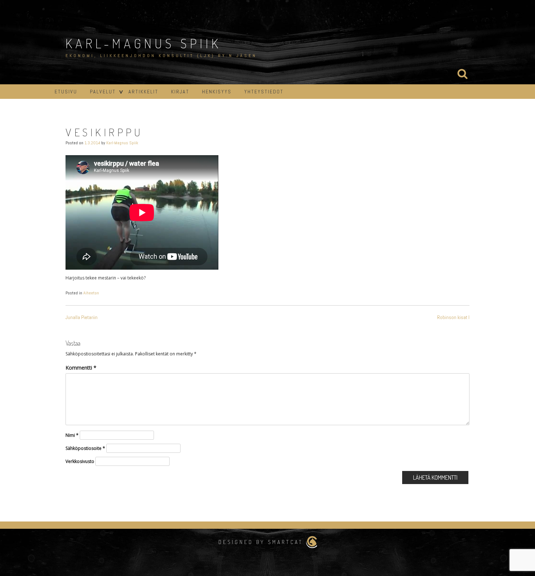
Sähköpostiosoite (85, 448)
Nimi (72, 435)
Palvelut (103, 91)
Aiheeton (91, 293)
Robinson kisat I (453, 317)
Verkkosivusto (80, 461)
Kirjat (180, 91)
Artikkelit (143, 91)
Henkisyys (216, 91)
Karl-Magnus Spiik (143, 43)
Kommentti (81, 367)
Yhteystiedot (264, 91)
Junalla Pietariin (82, 317)
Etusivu (66, 91)
